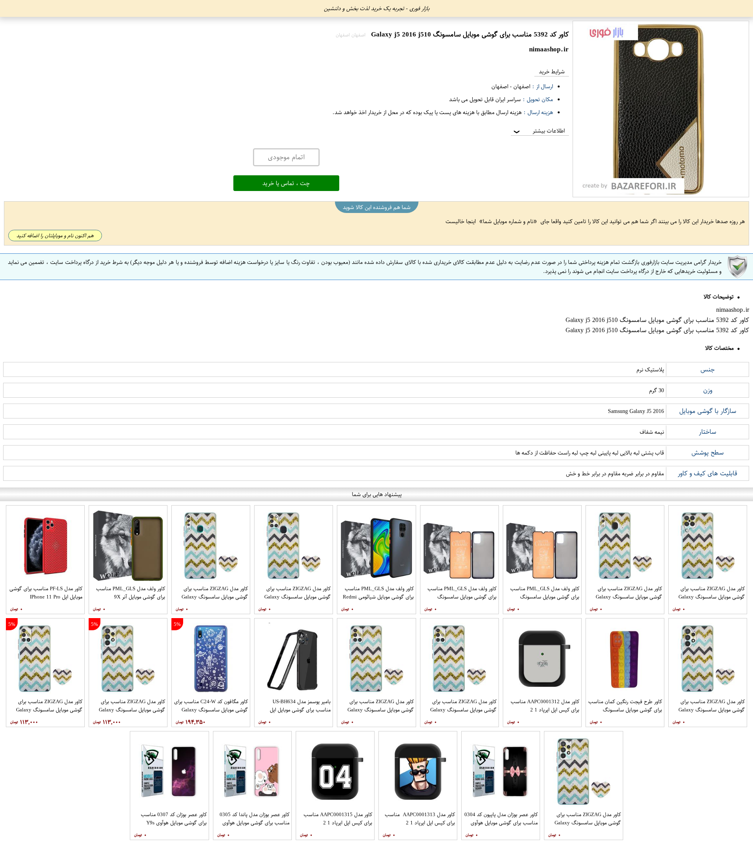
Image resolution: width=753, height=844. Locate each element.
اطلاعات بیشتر (538, 130)
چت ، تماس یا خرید (286, 183)
